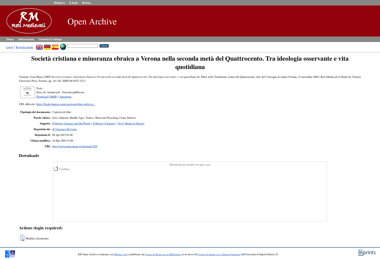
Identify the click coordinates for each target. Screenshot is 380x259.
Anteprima (65, 96)
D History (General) (104, 123)
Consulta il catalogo (50, 39)
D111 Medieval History (131, 123)
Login (9, 47)
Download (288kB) (46, 96)
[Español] (55, 45)
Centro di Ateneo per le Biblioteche (163, 254)
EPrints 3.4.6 (121, 254)
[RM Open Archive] (28, 34)
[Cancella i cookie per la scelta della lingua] (63, 45)
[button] (22, 238)
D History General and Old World (71, 123)
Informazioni (26, 39)
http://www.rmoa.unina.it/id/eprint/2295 (74, 146)
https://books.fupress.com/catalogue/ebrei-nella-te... (65, 104)
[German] (47, 45)
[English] (39, 45)
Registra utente (24, 47)
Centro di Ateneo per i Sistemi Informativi (219, 254)
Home (10, 39)
